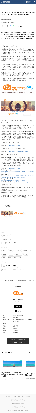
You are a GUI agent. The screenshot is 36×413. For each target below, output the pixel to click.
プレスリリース (11, 280)
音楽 (15, 243)
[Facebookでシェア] (10, 26)
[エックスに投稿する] (7, 26)
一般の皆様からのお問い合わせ (18, 407)
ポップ (4, 250)
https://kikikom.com (14, 145)
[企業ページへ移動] (18, 293)
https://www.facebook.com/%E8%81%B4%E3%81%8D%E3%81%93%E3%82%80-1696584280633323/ (17, 176)
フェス (26, 254)
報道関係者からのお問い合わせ (18, 400)
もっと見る (32, 352)
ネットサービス (7, 243)
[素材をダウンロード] (18, 26)
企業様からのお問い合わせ (18, 403)
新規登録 (29, 2)
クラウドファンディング (14, 257)
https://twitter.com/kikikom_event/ (22, 181)
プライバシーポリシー (18, 396)
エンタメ (17, 250)
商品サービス (6, 235)
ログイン (24, 2)
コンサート (19, 254)
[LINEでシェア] (13, 26)
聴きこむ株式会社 (22, 280)
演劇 (10, 250)
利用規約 (28, 396)
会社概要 (8, 396)
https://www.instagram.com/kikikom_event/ (13, 180)
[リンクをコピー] (21, 26)
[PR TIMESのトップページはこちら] (6, 2)
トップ (4, 280)
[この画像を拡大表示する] (7, 214)
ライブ (11, 254)
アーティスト (25, 250)
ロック (4, 254)
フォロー (18, 306)
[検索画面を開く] (34, 2)
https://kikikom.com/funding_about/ (18, 151)
